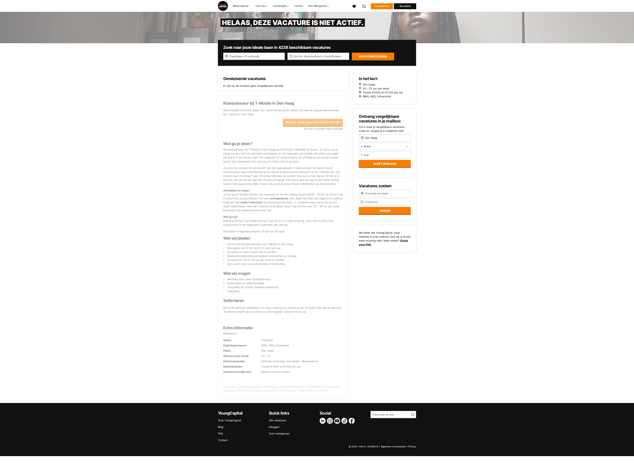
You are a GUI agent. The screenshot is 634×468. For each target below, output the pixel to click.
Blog (220, 427)
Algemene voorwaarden (393, 446)
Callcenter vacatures (250, 386)
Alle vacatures (277, 420)
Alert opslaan (384, 163)
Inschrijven (382, 6)
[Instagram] (330, 421)
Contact (298, 5)
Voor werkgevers (279, 433)
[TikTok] (345, 421)
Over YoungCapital (229, 420)
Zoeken (384, 210)
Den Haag (229, 386)
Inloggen (405, 6)
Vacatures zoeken (373, 56)
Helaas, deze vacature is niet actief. (312, 122)
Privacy (412, 446)
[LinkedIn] (323, 421)
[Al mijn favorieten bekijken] (354, 6)
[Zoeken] (364, 6)
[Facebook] (352, 421)
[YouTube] (337, 421)
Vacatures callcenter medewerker (285, 386)
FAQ (220, 433)
